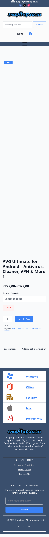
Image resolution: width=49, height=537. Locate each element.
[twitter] (24, 5)
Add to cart (24, 319)
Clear (8, 307)
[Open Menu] (24, 44)
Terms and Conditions (24, 465)
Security (31, 397)
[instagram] (28, 5)
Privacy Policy (24, 469)
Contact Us (24, 474)
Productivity (34, 418)
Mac (28, 408)
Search (39, 24)
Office (30, 387)
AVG (13, 328)
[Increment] (10, 319)
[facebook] (20, 5)
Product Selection (11, 293)
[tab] (10, 349)
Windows (32, 376)
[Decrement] (4, 319)
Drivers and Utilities (23, 328)
